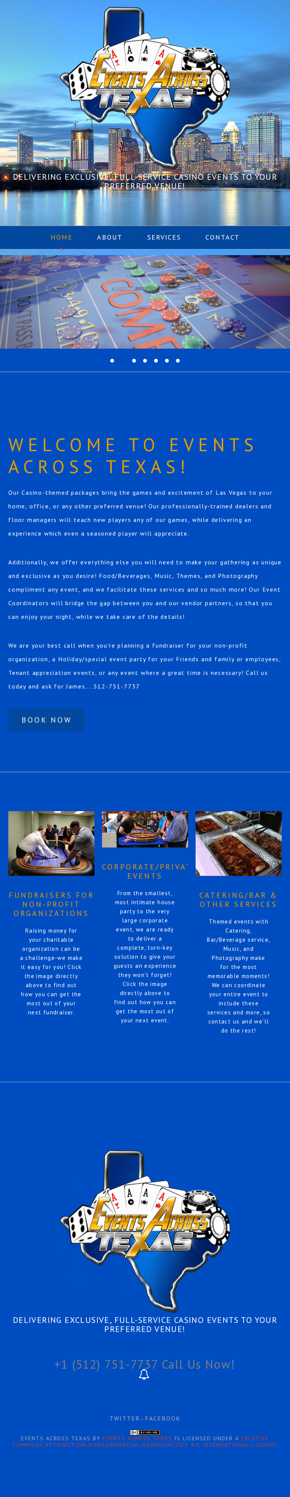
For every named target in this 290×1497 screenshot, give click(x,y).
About (109, 237)
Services (164, 237)
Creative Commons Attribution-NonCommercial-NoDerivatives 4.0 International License (144, 1441)
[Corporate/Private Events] (145, 829)
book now (47, 720)
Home (61, 237)
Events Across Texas (137, 1438)
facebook (162, 1418)
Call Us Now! (199, 1364)
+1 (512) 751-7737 (105, 1364)
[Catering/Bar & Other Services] (239, 843)
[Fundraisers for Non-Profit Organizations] (51, 843)
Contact (222, 237)
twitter (125, 1418)
